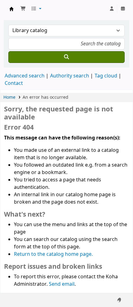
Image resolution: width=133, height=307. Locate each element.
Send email (62, 284)
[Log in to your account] (111, 9)
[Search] (66, 57)
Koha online (11, 9)
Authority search (69, 76)
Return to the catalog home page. (53, 254)
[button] (23, 9)
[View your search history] (123, 9)
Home (9, 97)
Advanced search (25, 76)
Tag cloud (106, 76)
